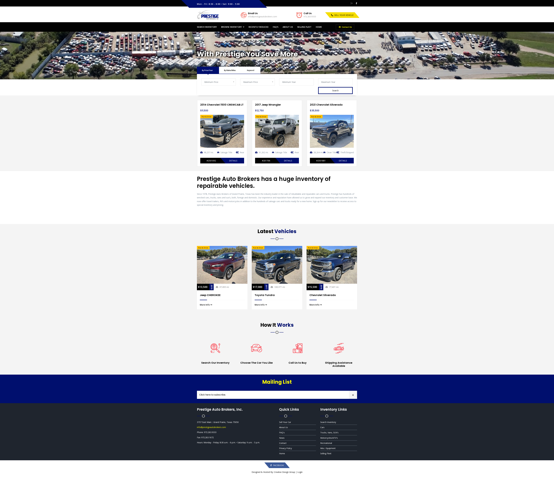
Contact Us (346, 27)
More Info (205, 304)
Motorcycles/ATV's (329, 437)
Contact (283, 443)
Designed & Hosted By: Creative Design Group (273, 472)
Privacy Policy (285, 448)
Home (319, 27)
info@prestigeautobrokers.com (262, 16)
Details (233, 160)
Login (300, 472)
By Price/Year (207, 70)
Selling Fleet (304, 27)
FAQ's (275, 27)
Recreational (326, 443)
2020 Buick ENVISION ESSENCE (329, 104)
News (282, 437)
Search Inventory (207, 27)
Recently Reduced (258, 27)
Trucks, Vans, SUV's (329, 432)
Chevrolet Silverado (268, 295)
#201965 (321, 160)
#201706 (211, 160)
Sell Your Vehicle (343, 15)
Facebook (278, 465)
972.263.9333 (310, 16)
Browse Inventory (231, 27)
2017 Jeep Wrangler (213, 104)
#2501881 (266, 160)
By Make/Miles (230, 70)
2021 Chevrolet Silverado (271, 104)
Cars (322, 427)
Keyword (250, 70)
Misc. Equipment (328, 448)
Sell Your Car (285, 422)
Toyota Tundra (210, 295)
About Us (288, 27)
